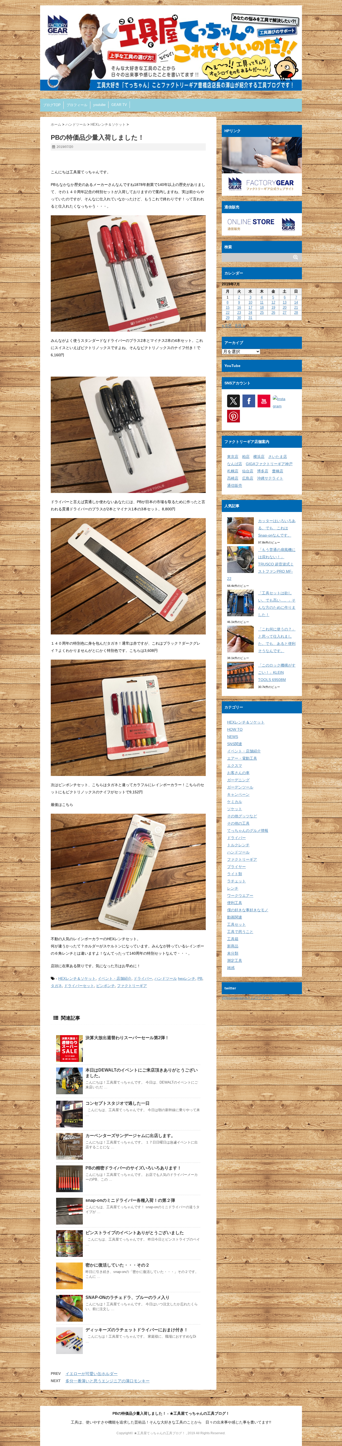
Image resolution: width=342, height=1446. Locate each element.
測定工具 (234, 960)
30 (239, 318)
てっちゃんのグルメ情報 (247, 830)
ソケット (234, 809)
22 (228, 313)
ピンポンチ (105, 986)
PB (199, 978)
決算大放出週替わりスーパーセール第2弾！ (127, 1037)
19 (273, 307)
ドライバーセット (79, 986)
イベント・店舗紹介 (114, 978)
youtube (99, 105)
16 (239, 307)
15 (228, 307)
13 (284, 302)
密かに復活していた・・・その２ (118, 1265)
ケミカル (234, 801)
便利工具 (234, 903)
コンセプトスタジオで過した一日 (118, 1103)
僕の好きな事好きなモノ (247, 910)
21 (296, 307)
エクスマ (234, 765)
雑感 (231, 968)
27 (284, 313)
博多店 (262, 471)
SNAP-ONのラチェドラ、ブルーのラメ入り (128, 1297)
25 (262, 313)
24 (250, 313)
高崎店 (232, 478)
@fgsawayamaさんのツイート (247, 998)
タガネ (56, 986)
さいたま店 (277, 456)
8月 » (240, 325)
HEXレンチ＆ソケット (77, 978)
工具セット (236, 924)
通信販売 (234, 485)
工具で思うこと (240, 931)
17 (250, 307)
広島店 (247, 478)
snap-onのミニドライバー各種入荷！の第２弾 (130, 1200)
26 (273, 313)
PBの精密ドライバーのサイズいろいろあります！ (133, 1168)
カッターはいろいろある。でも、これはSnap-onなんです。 (277, 528)
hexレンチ (186, 978)
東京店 (232, 456)
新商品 (232, 946)
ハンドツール (165, 978)
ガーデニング (238, 780)
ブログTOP (52, 105)
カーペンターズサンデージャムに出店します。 (130, 1135)
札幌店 (232, 471)
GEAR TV (119, 105)
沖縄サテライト (270, 478)
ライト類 (234, 874)
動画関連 (234, 917)
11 (261, 302)
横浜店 (259, 456)
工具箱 (232, 939)
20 (284, 307)
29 (228, 318)
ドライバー (143, 978)
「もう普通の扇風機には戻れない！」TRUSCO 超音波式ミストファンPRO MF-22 (261, 564)
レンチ (232, 888)
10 (250, 302)
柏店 (246, 456)
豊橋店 (277, 471)
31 (250, 318)
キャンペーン (238, 794)
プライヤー (236, 866)
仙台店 (247, 471)
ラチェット (236, 881)
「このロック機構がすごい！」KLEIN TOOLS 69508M (277, 672)
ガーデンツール (240, 787)
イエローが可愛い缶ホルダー (91, 1373)
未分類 (232, 953)
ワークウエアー (240, 895)
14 (296, 302)
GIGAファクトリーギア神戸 (269, 464)
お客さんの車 (238, 773)
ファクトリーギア (132, 986)
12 (273, 302)
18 (262, 307)
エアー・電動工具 (242, 758)
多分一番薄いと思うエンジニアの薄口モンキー (107, 1381)
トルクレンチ (238, 845)
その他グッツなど (242, 816)
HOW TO (235, 729)
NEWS (232, 737)
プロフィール (77, 105)
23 (239, 313)
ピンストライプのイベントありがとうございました (135, 1232)
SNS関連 (234, 744)
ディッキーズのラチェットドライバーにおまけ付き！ (137, 1330)
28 (296, 313)
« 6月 (227, 325)
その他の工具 (238, 823)
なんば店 (234, 464)
